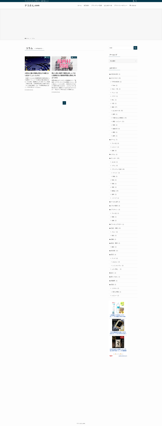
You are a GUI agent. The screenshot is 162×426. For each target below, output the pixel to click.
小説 (114, 103)
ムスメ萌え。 (116, 269)
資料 (115, 114)
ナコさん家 (115, 202)
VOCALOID (115, 74)
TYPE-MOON (116, 81)
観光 (114, 235)
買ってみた (115, 277)
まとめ (115, 162)
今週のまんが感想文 (119, 118)
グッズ (115, 258)
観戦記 (115, 191)
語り (113, 273)
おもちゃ (116, 262)
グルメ (115, 232)
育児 (113, 254)
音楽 (113, 284)
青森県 (114, 280)
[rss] (133, 1)
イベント (116, 172)
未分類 (114, 250)
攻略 (114, 150)
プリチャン (115, 209)
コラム (114, 154)
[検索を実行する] (135, 48)
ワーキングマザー (117, 224)
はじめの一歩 (118, 110)
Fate (115, 85)
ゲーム (114, 139)
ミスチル (115, 288)
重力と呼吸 (117, 292)
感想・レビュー (118, 121)
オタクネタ (116, 78)
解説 (114, 247)
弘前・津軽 (116, 228)
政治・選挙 (115, 243)
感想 (115, 132)
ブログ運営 (115, 205)
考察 (115, 125)
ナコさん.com (32, 5)
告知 (114, 180)
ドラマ (115, 96)
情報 (115, 176)
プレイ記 (115, 143)
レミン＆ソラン (118, 265)
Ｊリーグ (115, 198)
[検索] (136, 1)
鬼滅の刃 (116, 128)
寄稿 (114, 183)
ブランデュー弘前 (118, 169)
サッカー (115, 158)
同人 (114, 100)
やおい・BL (116, 89)
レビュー (115, 147)
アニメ (115, 92)
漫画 (114, 107)
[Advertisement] (81, 23)
